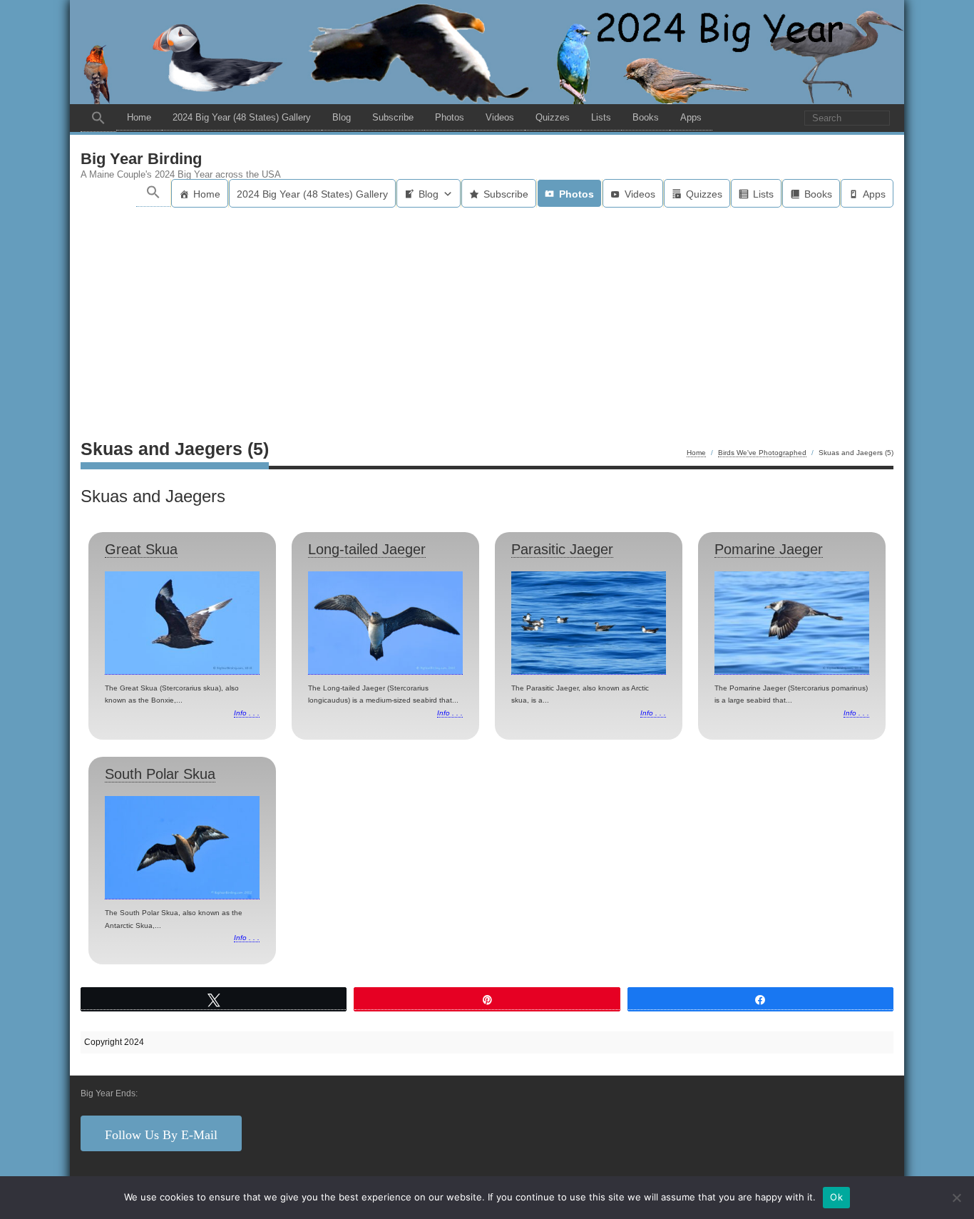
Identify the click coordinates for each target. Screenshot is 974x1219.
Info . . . (247, 713)
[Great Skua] (182, 623)
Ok (836, 1197)
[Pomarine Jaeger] (791, 623)
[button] (98, 118)
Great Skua (141, 549)
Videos (500, 117)
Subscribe (393, 117)
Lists (601, 117)
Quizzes (552, 117)
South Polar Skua (160, 774)
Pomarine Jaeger (768, 549)
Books (645, 117)
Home (139, 117)
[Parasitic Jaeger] (588, 623)
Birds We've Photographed (762, 453)
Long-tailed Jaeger (367, 549)
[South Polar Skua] (182, 847)
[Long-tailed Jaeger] (385, 623)
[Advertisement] (487, 314)
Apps (691, 117)
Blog (341, 117)
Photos (449, 117)
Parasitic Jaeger (562, 549)
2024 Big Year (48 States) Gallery (242, 117)
